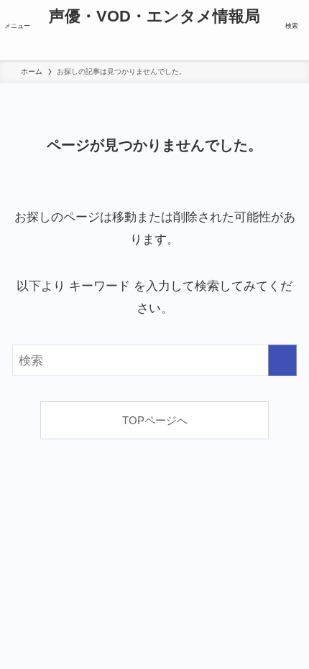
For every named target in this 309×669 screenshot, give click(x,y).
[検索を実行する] (282, 360)
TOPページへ (155, 420)
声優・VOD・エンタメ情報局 (154, 17)
